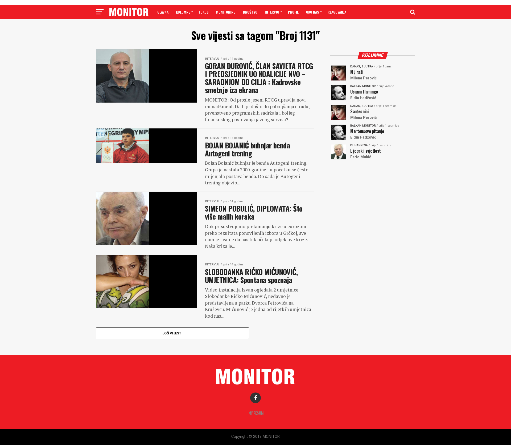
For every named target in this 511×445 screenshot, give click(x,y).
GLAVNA (162, 12)
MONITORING (226, 12)
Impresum (256, 413)
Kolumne (183, 12)
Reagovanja (337, 12)
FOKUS (203, 12)
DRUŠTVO (250, 12)
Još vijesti (172, 333)
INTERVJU (272, 12)
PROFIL (293, 12)
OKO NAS (312, 12)
